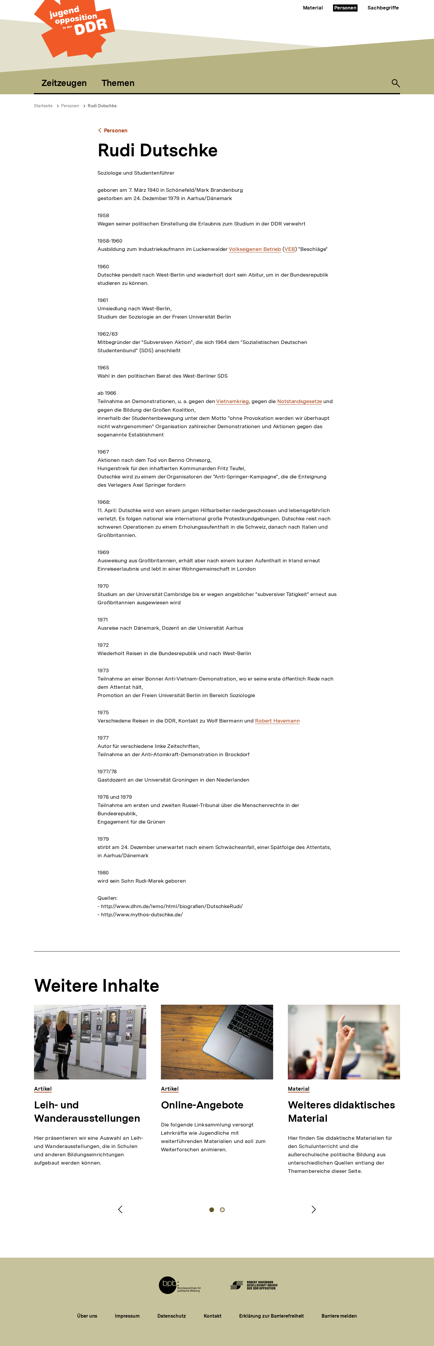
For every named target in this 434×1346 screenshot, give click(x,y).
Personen (345, 8)
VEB (290, 249)
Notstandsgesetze (299, 401)
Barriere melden (339, 1316)
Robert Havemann (277, 720)
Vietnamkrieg (232, 401)
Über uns (87, 1316)
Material (313, 8)
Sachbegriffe (383, 8)
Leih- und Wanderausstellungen (87, 1111)
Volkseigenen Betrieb (255, 249)
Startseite (43, 105)
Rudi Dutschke (102, 105)
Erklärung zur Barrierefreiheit (271, 1316)
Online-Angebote (202, 1105)
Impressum (127, 1316)
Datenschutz (171, 1316)
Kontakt (212, 1316)
